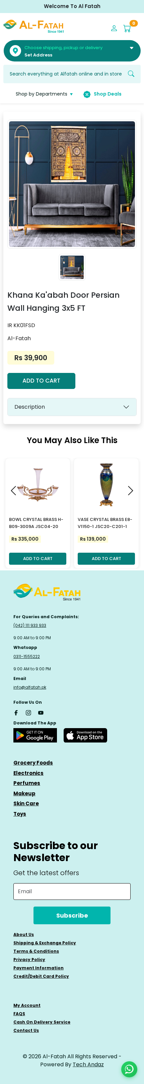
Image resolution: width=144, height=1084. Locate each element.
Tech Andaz (88, 1064)
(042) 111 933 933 (29, 625)
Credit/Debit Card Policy (41, 976)
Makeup (24, 793)
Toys (19, 813)
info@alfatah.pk (29, 687)
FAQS (19, 1014)
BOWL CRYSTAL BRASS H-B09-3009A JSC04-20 (36, 523)
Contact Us (26, 1030)
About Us (23, 934)
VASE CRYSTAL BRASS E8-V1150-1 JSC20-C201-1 (105, 523)
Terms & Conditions (36, 951)
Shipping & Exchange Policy (44, 943)
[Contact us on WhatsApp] (129, 1069)
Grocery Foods (33, 762)
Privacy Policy (29, 959)
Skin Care (26, 803)
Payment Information (38, 968)
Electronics (28, 773)
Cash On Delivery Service (41, 1022)
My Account (27, 1005)
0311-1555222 (26, 656)
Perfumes (26, 783)
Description (29, 407)
